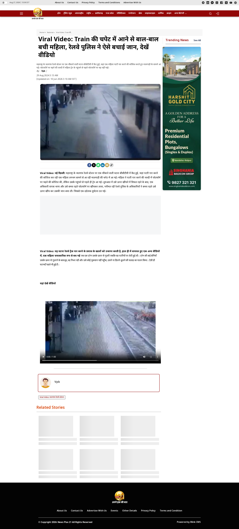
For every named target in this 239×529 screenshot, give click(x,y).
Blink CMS (195, 522)
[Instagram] (235, 2)
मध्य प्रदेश (110, 13)
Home (42, 33)
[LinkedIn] (207, 2)
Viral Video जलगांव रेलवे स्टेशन (52, 397)
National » (51, 33)
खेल (140, 13)
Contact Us (72, 2)
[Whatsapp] (98, 165)
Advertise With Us (132, 2)
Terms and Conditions (109, 2)
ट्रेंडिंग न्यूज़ (68, 13)
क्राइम (169, 13)
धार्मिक (161, 13)
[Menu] (217, 13)
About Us (59, 2)
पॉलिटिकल (121, 13)
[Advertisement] (100, 216)
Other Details (129, 510)
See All (197, 40)
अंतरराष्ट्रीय (79, 13)
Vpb (43, 71)
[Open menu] (22, 13)
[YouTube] (230, 2)
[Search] (210, 13)
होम (59, 13)
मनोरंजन (132, 13)
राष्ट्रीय (88, 13)
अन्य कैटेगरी (179, 13)
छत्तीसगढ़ (99, 13)
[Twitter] (94, 165)
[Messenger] (212, 2)
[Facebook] (221, 2)
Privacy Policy (88, 2)
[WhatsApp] (216, 2)
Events (114, 510)
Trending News (177, 40)
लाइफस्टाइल (150, 13)
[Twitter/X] (226, 2)
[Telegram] (203, 2)
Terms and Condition (171, 510)
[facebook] (89, 165)
